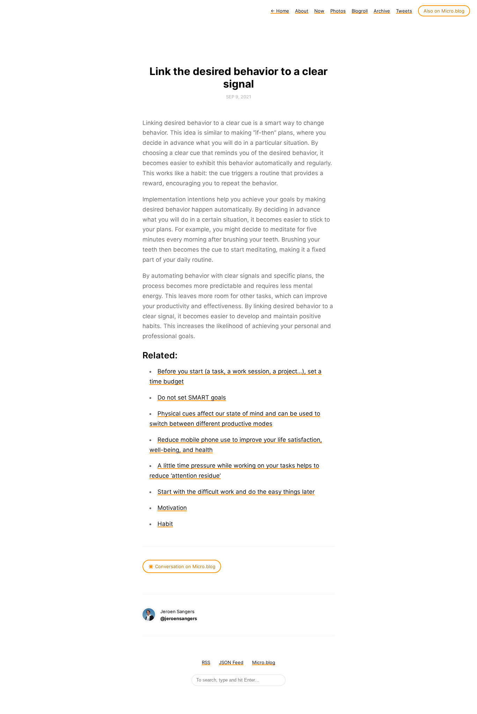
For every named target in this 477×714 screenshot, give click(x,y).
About (301, 11)
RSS (206, 662)
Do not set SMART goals (191, 397)
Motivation (172, 507)
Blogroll (360, 11)
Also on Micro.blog (444, 11)
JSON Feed (231, 662)
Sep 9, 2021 (238, 96)
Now (319, 11)
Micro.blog (263, 662)
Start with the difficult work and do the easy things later (236, 491)
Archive (382, 11)
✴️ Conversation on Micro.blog (181, 566)
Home (280, 11)
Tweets (404, 11)
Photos (338, 11)
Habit (165, 523)
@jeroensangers (178, 618)
